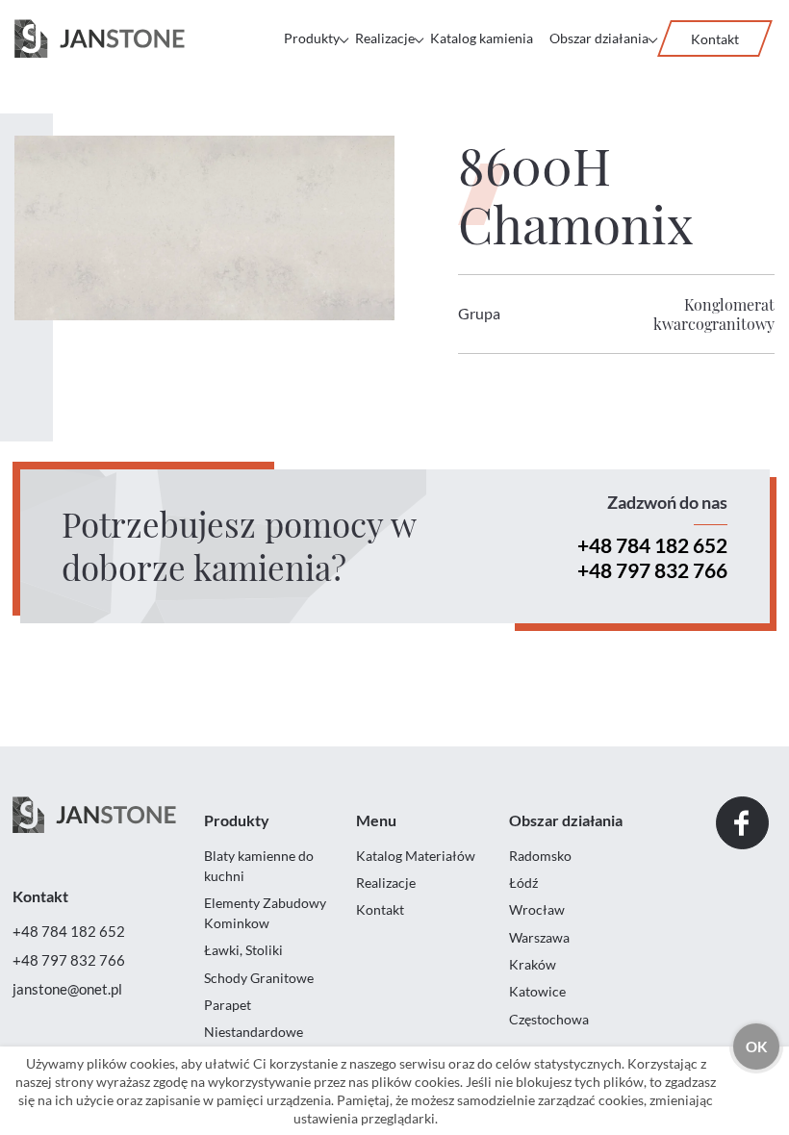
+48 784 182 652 (652, 545)
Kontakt (715, 39)
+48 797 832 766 (652, 570)
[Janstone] (99, 39)
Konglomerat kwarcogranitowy (714, 314)
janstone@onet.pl (67, 988)
